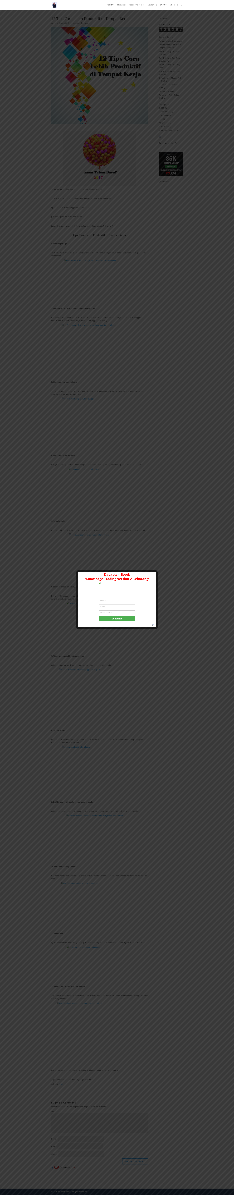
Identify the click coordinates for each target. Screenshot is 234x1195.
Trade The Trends (136, 5)
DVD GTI (163, 5)
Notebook (121, 5)
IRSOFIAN (110, 5)
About (173, 5)
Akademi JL (152, 5)
